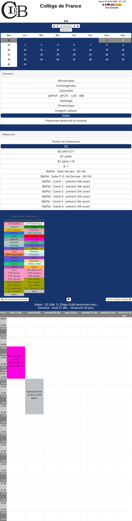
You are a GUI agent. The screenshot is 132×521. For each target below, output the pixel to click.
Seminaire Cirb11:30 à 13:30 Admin (34, 394)
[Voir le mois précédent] (57, 26)
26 (58, 59)
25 (41, 59)
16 (123, 50)
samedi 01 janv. (108, 312)
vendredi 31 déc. (89, 312)
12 (58, 50)
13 (74, 50)
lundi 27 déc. (15, 312)
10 (25, 50)
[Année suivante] (78, 26)
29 (107, 59)
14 (90, 50)
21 (90, 54)
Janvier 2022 (66, 26)
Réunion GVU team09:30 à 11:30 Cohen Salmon (16, 361)
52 (9, 40)
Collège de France (60, 6)
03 (9, 54)
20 (74, 54)
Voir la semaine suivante (118, 299)
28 (90, 59)
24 (25, 59)
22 (107, 54)
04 (9, 59)
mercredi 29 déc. (53, 312)
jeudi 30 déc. (71, 312)
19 (58, 54)
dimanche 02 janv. (124, 314)
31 (25, 64)
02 (9, 50)
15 (107, 50)
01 (9, 45)
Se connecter (111, 7)
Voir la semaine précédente (15, 299)
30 (123, 59)
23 (123, 54)
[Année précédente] (54, 26)
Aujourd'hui (66, 29)
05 (9, 64)
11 (41, 50)
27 (74, 59)
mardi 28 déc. (34, 312)
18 (41, 54)
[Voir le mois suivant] (74, 26)
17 (25, 54)
